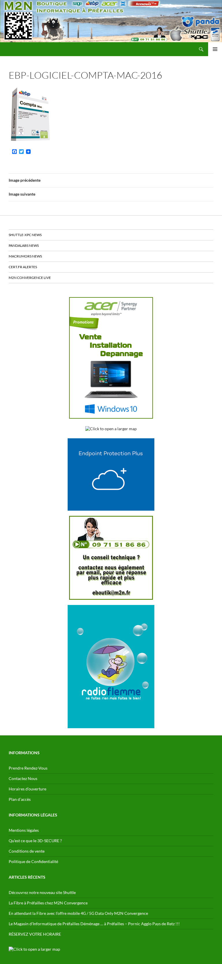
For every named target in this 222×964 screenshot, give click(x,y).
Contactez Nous (23, 778)
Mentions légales (24, 830)
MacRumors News (25, 256)
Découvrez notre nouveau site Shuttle (42, 892)
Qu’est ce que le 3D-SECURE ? (35, 840)
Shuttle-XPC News (25, 235)
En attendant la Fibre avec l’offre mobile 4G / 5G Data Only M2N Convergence (78, 913)
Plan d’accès (20, 799)
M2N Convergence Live (30, 277)
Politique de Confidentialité (33, 861)
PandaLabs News (24, 245)
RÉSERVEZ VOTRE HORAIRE (35, 934)
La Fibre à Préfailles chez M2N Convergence (48, 902)
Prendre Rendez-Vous (28, 768)
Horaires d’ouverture (27, 788)
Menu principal (215, 49)
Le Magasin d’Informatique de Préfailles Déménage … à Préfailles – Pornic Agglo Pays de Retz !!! (94, 923)
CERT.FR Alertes (23, 267)
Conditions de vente (27, 851)
